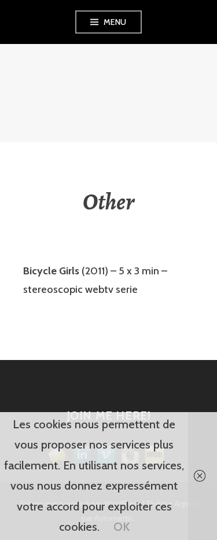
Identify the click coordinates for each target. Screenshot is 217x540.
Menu (115, 22)
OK (121, 527)
